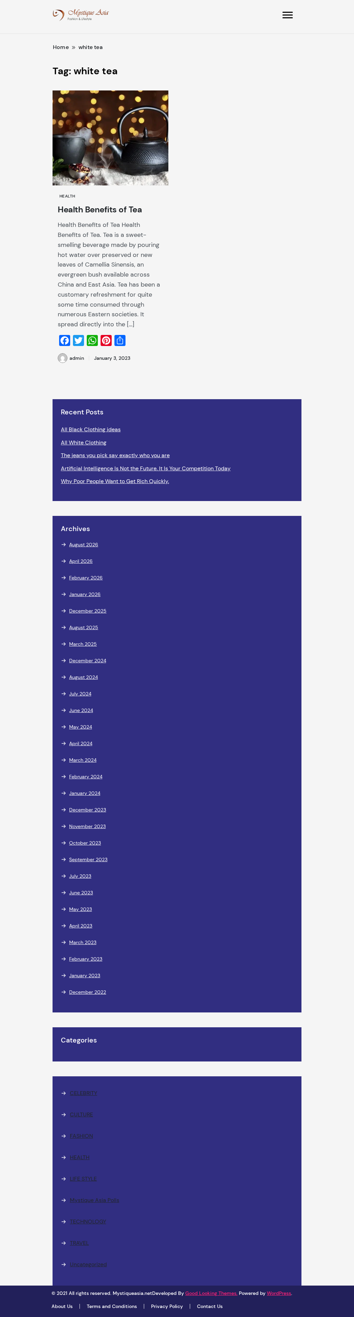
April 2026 (81, 561)
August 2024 (83, 677)
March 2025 (83, 644)
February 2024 (85, 776)
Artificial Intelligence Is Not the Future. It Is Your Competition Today (146, 468)
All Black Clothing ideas (91, 429)
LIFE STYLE (83, 1178)
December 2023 (87, 810)
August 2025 (83, 627)
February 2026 (86, 578)
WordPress (279, 1293)
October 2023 (85, 843)
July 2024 (80, 694)
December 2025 (87, 611)
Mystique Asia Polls (94, 1200)
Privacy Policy (167, 1306)
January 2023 (84, 975)
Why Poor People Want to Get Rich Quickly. (115, 481)
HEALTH (67, 196)
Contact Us (210, 1306)
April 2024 (80, 743)
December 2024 (87, 660)
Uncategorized (88, 1264)
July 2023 (80, 876)
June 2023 (81, 893)
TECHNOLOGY (88, 1221)
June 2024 (81, 710)
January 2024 (84, 793)
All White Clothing (83, 442)
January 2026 (85, 594)
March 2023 (82, 942)
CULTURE (81, 1114)
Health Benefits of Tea (100, 209)
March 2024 (82, 760)
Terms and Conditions (112, 1306)
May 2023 (80, 909)
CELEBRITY (83, 1093)
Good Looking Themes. (211, 1293)
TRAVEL (79, 1243)
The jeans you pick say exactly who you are (115, 455)
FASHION (81, 1136)
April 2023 (80, 926)
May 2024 (80, 727)
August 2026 (83, 544)
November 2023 (87, 826)
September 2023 (88, 859)
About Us (62, 1306)
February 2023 (85, 959)
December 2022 (87, 992)
